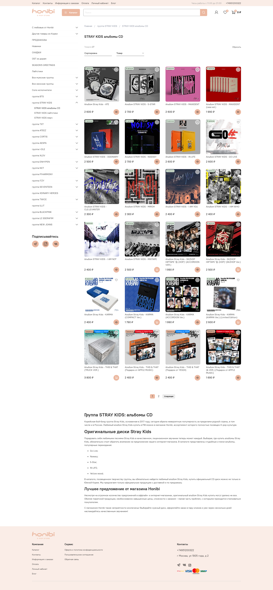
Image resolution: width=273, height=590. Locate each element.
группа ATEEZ (39, 130)
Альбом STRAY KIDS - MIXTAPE (141, 259)
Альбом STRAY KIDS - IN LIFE (180, 156)
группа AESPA (39, 143)
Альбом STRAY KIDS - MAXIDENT (182, 104)
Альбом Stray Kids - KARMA (98, 314)
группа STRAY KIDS (42, 102)
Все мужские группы (43, 77)
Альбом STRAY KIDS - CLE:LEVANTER (95, 208)
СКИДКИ (36, 52)
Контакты (48, 3)
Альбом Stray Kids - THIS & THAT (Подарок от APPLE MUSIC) (142, 368)
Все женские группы (43, 83)
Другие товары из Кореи (45, 33)
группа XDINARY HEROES (45, 193)
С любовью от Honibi (43, 27)
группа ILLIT (38, 205)
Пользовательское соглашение (79, 554)
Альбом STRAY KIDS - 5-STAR (140, 104)
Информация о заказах (67, 3)
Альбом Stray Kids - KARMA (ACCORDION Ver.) (180, 316)
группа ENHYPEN (41, 161)
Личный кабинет (99, 3)
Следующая (168, 396)
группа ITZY (38, 180)
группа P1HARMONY (42, 174)
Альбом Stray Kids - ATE (96, 104)
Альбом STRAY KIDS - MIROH (140, 206)
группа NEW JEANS (42, 224)
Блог (113, 3)
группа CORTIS (39, 136)
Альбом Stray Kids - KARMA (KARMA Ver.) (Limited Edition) (221, 316)
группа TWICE (39, 199)
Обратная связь (72, 559)
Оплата (85, 3)
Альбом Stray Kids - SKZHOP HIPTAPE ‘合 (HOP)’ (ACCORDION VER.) (182, 262)
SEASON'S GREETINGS (43, 65)
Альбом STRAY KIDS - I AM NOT (100, 259)
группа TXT (38, 124)
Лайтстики (37, 71)
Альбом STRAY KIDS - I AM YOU (182, 206)
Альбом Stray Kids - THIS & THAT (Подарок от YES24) (182, 368)
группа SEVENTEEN (42, 186)
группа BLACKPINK (42, 212)
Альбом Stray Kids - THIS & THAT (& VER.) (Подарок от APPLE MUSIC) (223, 370)
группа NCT (38, 168)
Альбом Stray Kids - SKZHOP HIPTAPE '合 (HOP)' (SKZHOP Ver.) (223, 260)
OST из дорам (39, 58)
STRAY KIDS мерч (43, 117)
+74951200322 (233, 3)
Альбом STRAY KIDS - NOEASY (140, 156)
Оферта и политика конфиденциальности (84, 550)
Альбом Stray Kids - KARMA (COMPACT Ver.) (139, 316)
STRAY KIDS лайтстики (46, 112)
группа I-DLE (38, 149)
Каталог (36, 3)
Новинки (36, 46)
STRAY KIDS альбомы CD (47, 108)
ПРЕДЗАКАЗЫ (39, 39)
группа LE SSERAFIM (42, 218)
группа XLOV (38, 155)
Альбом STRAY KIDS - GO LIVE (221, 156)
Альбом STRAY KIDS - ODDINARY (101, 156)
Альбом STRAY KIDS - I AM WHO (222, 206)
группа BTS (38, 96)
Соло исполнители (42, 90)
